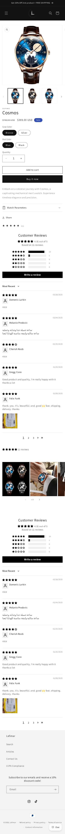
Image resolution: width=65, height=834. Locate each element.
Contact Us (12, 758)
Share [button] (9, 217)
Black (21, 145)
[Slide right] (61, 96)
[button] (6, 13)
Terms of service (55, 822)
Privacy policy (39, 822)
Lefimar (13, 822)
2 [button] (28, 437)
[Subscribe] (55, 789)
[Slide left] (3, 96)
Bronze (9, 132)
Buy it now (32, 179)
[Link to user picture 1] (10, 421)
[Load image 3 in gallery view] (49, 96)
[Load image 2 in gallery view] (32, 96)
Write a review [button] (32, 274)
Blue (8, 145)
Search (9, 744)
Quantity (6, 152)
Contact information (33, 827)
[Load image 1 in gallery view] (15, 96)
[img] (9, 295)
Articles (10, 751)
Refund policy (25, 822)
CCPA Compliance (15, 765)
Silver (24, 132)
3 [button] (33, 437)
